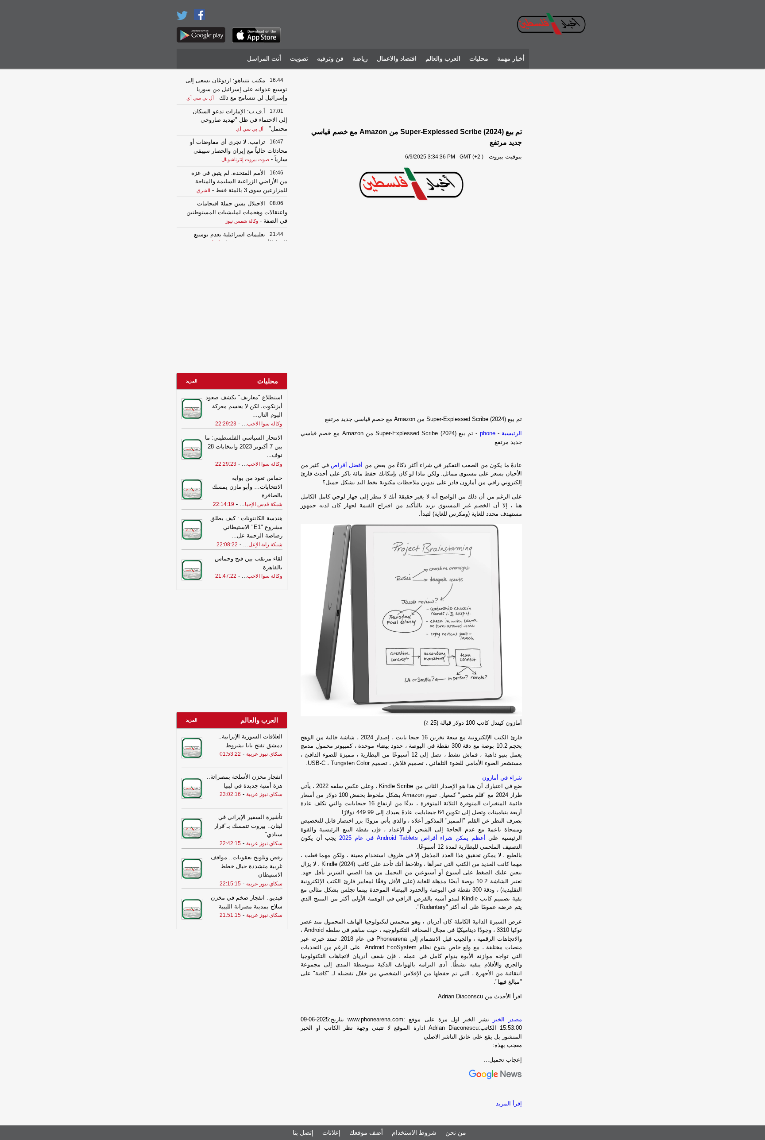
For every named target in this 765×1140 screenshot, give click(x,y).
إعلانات (331, 1132)
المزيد (191, 381)
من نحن (455, 1132)
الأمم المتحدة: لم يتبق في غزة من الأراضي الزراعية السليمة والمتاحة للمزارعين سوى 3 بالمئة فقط (239, 181)
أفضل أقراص (347, 465)
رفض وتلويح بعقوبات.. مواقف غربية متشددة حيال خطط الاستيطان (246, 866)
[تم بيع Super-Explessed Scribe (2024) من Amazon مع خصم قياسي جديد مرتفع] (411, 184)
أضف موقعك (366, 1132)
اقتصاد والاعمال (397, 58)
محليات (478, 58)
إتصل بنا (303, 1132)
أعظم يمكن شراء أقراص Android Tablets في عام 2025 (412, 838)
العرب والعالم (442, 58)
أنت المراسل (264, 58)
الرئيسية (512, 433)
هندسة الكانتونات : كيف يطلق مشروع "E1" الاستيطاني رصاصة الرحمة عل (246, 527)
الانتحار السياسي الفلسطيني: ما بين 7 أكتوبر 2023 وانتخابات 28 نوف (243, 446)
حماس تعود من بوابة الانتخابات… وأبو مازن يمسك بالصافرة (247, 487)
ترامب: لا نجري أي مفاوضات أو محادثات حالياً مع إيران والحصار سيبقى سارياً (238, 150)
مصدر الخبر (507, 1019)
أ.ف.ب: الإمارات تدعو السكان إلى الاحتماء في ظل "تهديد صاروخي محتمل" (240, 120)
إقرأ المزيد (509, 1103)
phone (487, 433)
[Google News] (495, 1077)
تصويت (299, 58)
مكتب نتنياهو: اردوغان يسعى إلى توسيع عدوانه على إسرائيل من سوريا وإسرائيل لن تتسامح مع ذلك (236, 89)
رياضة (360, 58)
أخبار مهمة (511, 58)
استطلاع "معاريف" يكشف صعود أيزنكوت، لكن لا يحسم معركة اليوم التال (243, 406)
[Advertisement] (561, 206)
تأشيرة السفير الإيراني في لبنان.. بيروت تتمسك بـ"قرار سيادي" (248, 826)
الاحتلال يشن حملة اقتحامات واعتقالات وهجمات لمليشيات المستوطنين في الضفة (236, 212)
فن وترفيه (330, 58)
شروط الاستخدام (414, 1132)
